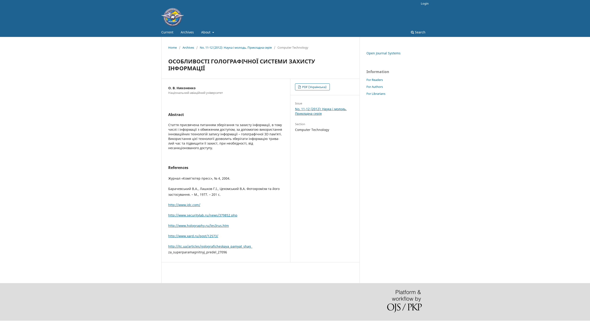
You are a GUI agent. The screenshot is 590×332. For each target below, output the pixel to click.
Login (425, 3)
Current (167, 32)
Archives (187, 32)
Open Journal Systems (383, 53)
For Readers (374, 80)
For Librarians (375, 94)
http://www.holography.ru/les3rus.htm (198, 225)
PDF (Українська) (314, 87)
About (206, 32)
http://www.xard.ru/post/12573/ (193, 236)
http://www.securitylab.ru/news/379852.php (202, 215)
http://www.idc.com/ (184, 205)
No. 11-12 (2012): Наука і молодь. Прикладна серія (236, 47)
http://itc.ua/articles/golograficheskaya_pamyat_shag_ (210, 246)
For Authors (374, 87)
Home (172, 47)
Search (419, 32)
